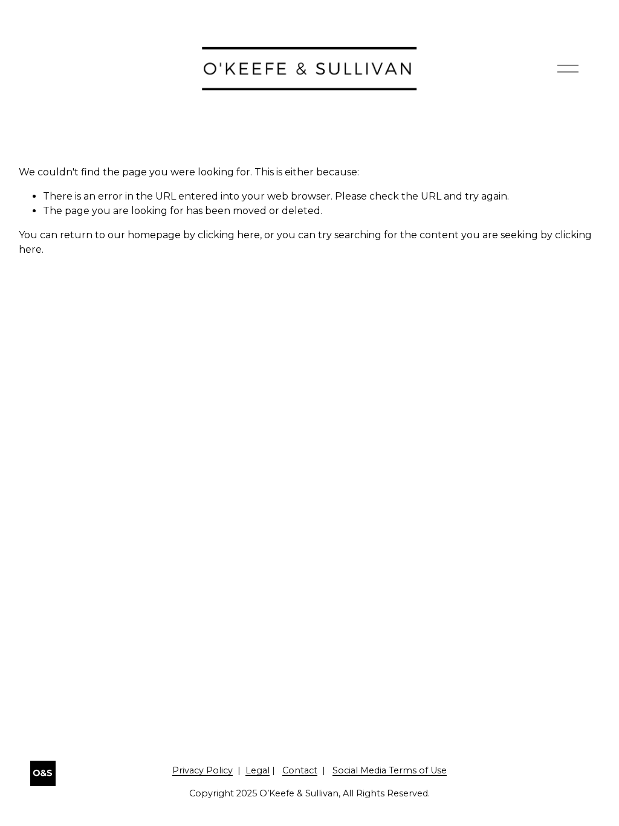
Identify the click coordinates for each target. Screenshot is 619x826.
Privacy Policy (202, 770)
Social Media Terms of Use (389, 770)
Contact (299, 770)
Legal (257, 770)
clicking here (229, 235)
